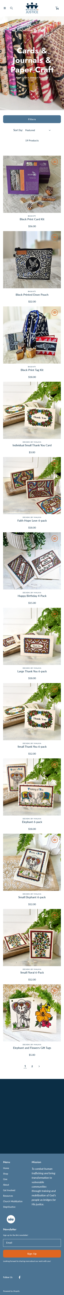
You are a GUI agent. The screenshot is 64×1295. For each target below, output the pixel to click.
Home (18, 77)
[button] (4, 8)
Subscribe (32, 1138)
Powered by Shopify (11, 1291)
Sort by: (18, 130)
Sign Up (32, 1253)
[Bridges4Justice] (32, 8)
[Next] (38, 1066)
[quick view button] (55, 162)
